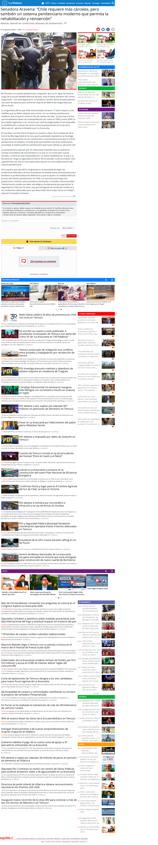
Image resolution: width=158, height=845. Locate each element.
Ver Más (96, 693)
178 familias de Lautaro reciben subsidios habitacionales (33, 634)
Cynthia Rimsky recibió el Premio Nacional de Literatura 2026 (88, 115)
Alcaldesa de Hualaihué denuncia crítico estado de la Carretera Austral (89, 376)
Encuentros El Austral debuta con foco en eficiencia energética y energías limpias (89, 760)
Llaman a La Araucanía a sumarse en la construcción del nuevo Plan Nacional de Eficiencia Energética (48, 472)
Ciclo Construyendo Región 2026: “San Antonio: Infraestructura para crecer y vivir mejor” (90, 805)
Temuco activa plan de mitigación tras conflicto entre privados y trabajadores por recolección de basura (46, 352)
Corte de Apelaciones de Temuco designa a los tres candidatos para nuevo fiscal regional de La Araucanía (36, 680)
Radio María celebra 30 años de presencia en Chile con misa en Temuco (47, 316)
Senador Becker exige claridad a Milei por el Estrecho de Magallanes (90, 776)
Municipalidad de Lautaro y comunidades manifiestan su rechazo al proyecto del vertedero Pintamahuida (38, 693)
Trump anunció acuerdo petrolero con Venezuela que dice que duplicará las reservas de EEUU (91, 611)
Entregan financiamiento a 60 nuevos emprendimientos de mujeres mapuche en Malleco (34, 730)
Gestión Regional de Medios (26, 838)
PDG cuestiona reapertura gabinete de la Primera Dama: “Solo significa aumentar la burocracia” (88, 389)
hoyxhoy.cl (84, 842)
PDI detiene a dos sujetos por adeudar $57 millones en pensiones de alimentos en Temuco (46, 407)
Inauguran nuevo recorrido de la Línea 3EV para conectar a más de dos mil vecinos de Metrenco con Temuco (39, 801)
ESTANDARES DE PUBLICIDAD (79, 838)
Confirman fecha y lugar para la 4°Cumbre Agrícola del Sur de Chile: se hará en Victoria (48, 488)
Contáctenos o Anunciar (45, 838)
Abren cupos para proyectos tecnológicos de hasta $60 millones (89, 794)
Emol (43, 842)
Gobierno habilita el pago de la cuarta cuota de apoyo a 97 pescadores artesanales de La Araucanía (34, 744)
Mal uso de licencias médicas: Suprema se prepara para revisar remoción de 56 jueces (91, 637)
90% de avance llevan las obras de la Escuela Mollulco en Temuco (38, 718)
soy (41, 326)
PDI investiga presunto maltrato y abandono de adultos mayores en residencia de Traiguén (46, 370)
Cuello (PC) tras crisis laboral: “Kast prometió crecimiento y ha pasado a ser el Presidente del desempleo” (88, 401)
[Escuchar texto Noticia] (73, 196)
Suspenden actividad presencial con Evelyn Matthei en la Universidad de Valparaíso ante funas (88, 321)
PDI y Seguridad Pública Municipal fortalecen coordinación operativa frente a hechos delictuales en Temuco (48, 526)
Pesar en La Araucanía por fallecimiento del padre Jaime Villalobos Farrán (47, 424)
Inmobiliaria (66, 842)
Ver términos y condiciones (39, 274)
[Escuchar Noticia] (65, 23)
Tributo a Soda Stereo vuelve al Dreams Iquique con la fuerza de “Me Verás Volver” (91, 680)
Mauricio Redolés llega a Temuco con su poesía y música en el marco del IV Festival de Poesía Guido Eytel (36, 646)
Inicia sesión (41, 215)
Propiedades (75, 842)
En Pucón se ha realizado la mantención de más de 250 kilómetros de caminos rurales (39, 706)
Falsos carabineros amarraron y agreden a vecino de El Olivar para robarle (87, 332)
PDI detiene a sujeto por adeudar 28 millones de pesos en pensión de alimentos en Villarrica (39, 759)
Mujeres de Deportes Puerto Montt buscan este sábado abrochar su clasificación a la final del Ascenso (88, 97)
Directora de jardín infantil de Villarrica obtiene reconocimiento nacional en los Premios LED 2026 (37, 786)
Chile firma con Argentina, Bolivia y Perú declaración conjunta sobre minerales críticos (90, 690)
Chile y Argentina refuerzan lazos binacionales (87, 768)
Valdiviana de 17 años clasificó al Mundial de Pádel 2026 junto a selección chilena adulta (91, 628)
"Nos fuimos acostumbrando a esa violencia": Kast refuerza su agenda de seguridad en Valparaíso (89, 84)
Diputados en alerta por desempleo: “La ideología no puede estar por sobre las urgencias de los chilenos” (88, 76)
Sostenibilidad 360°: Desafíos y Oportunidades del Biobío (90, 752)
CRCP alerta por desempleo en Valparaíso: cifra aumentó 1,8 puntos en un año (89, 423)
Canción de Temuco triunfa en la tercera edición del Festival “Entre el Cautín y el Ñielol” (46, 455)
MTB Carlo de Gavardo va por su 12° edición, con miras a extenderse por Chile (91, 739)
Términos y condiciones (62, 838)
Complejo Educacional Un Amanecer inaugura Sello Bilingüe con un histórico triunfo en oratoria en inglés (47, 390)
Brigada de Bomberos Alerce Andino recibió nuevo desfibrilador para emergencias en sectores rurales (91, 663)
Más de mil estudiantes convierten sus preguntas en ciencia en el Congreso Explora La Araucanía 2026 (38, 604)
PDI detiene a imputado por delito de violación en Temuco (47, 438)
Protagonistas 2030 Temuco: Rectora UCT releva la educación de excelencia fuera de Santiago (89, 823)
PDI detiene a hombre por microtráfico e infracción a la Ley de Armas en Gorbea (42, 504)
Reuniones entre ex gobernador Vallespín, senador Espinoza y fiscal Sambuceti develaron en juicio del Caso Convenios (88, 345)
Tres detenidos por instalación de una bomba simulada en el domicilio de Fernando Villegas (88, 355)
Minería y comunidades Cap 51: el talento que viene (90, 785)
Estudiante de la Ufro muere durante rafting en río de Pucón (47, 541)
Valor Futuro (50, 842)
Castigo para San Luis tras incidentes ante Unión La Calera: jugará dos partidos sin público (91, 655)
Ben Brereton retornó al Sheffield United (87, 102)
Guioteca (58, 842)
